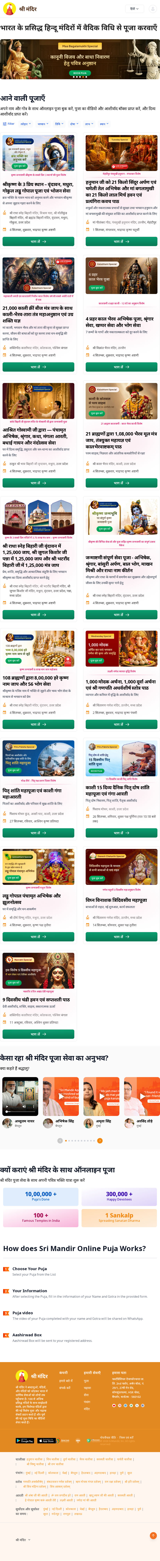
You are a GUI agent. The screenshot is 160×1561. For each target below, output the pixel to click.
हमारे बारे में (66, 1381)
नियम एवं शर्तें (126, 1437)
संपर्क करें (64, 1388)
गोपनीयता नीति (108, 1437)
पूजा (86, 1381)
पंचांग (87, 1402)
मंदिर (87, 1409)
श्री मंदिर (21, 1540)
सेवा (86, 1395)
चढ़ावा (87, 1388)
